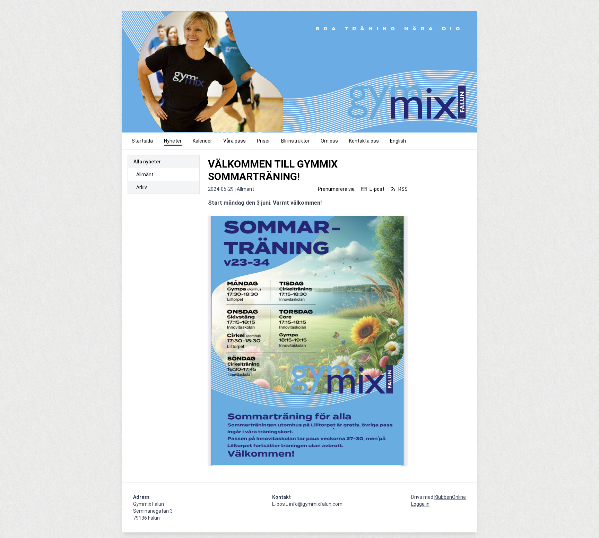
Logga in (420, 504)
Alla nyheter (147, 161)
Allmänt (145, 174)
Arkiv (141, 187)
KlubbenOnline (450, 497)
